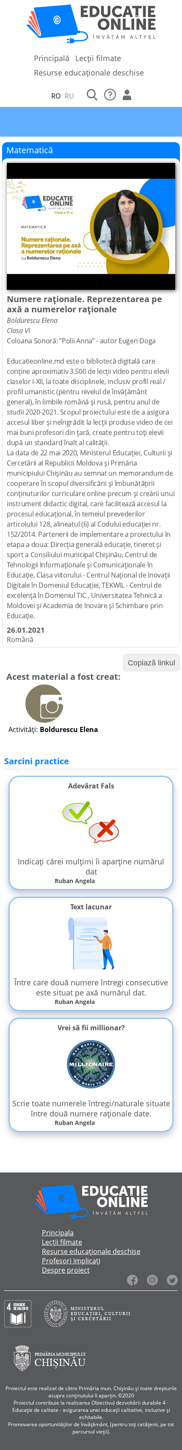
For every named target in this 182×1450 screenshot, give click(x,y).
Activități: (23, 729)
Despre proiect (66, 1270)
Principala (58, 1232)
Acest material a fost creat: (63, 676)
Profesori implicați (71, 1260)
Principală (51, 58)
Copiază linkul (151, 663)
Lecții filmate (98, 58)
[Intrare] (127, 96)
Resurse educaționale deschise (89, 72)
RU (69, 96)
